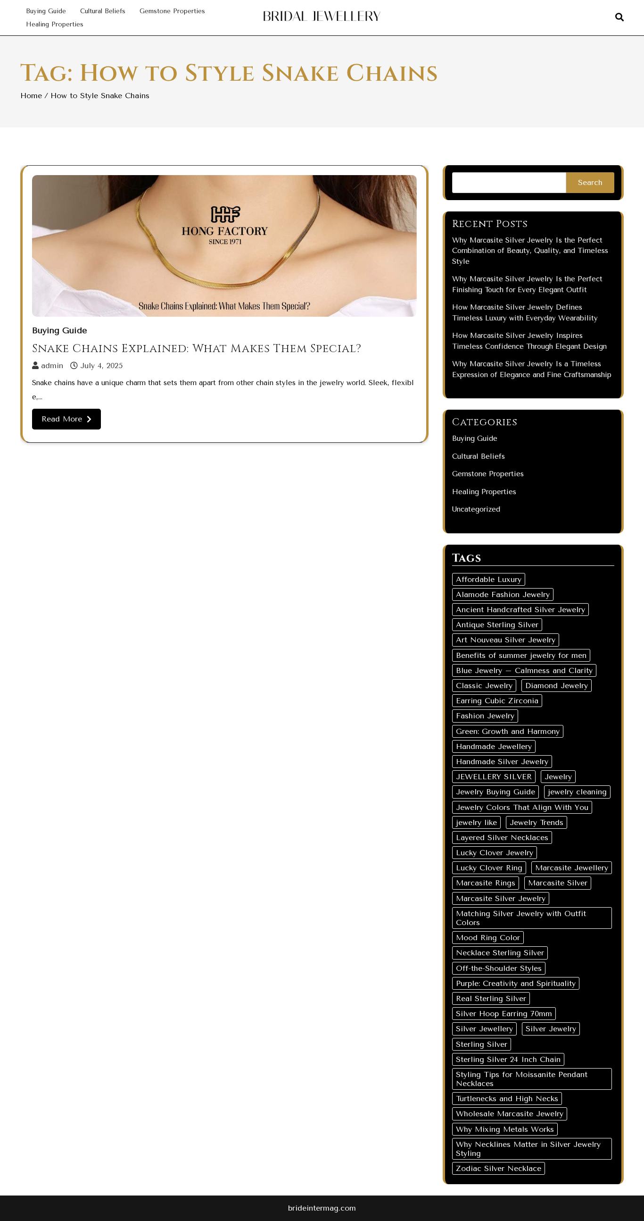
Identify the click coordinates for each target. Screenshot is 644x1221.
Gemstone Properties (172, 11)
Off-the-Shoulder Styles (499, 968)
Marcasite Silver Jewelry (500, 898)
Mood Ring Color (488, 937)
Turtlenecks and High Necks (507, 1098)
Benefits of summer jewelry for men (521, 655)
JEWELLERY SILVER (494, 776)
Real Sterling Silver (491, 998)
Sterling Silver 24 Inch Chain (508, 1059)
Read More (61, 418)
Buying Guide (46, 11)
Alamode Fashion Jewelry (503, 594)
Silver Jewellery (484, 1028)
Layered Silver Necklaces (502, 837)
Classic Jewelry (484, 685)
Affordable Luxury (488, 579)
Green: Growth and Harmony (508, 731)
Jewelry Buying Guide (495, 791)
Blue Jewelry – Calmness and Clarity (524, 670)
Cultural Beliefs (102, 11)
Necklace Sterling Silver (500, 952)
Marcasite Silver (557, 882)
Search (590, 182)
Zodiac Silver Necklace (498, 1168)
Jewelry (558, 776)
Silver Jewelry (551, 1028)
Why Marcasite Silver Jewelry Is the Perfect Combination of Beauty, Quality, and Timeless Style (530, 251)
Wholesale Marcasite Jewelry (509, 1113)
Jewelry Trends (536, 822)
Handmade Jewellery (494, 746)
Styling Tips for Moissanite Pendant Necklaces (521, 1079)
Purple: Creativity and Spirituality (516, 983)
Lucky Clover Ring (489, 867)
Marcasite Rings (485, 882)
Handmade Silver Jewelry (502, 761)
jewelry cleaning (577, 791)
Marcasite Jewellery (571, 867)
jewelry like (476, 822)
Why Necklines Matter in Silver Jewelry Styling (528, 1149)
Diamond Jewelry (556, 685)
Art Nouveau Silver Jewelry (505, 639)
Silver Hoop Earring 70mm (504, 1013)
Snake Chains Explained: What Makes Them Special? (197, 348)
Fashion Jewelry (485, 715)
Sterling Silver (481, 1044)
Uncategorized (476, 509)
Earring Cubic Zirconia (497, 700)
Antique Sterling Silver (497, 624)
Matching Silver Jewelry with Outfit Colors (521, 918)
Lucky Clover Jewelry (494, 852)
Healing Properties (54, 24)
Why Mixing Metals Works (505, 1129)
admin (52, 365)
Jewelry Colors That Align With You (522, 807)
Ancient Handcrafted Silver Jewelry (520, 609)
